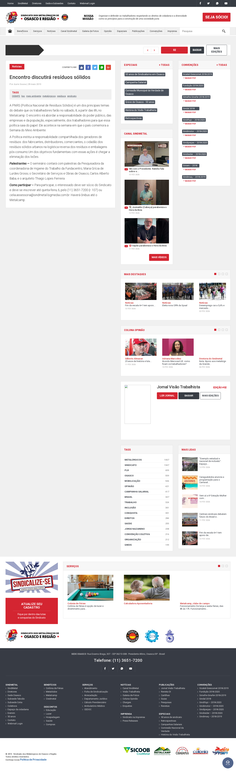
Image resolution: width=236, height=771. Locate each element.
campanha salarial (147, 491)
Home (10, 3)
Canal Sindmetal (69, 31)
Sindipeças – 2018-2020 (211, 709)
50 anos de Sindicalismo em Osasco (144, 74)
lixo (23, 96)
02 (174, 50)
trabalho (147, 502)
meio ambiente (33, 96)
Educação (51, 710)
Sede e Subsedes (54, 3)
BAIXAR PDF (190, 78)
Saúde (147, 523)
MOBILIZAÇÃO (147, 481)
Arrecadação (90, 695)
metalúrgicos (49, 96)
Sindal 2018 (205, 698)
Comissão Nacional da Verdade (172, 729)
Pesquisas (166, 702)
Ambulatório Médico (94, 706)
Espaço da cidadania (18, 709)
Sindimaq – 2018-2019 (210, 716)
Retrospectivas (133, 118)
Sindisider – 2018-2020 (210, 713)
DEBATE (16, 96)
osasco (147, 475)
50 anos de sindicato (171, 717)
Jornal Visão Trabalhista (173, 688)
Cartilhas (165, 695)
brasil (147, 497)
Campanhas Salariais (171, 724)
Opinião (108, 31)
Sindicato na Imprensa (134, 717)
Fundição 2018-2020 (209, 691)
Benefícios (22, 31)
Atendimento (90, 688)
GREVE (147, 545)
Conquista (147, 513)
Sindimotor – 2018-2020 (211, 706)
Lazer (48, 713)
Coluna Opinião (130, 698)
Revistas (165, 706)
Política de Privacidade (33, 759)
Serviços (37, 31)
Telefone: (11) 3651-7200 (118, 660)
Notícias (51, 31)
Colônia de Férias (54, 688)
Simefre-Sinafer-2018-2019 (212, 695)
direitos (147, 518)
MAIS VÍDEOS (159, 257)
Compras (50, 724)
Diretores (36, 3)
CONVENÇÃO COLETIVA (147, 534)
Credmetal (51, 698)
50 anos (12, 716)
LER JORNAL (167, 395)
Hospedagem (53, 717)
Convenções (156, 31)
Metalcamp (51, 695)
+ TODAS (164, 65)
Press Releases (130, 720)
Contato (71, 3)
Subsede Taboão (16, 698)
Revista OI (166, 691)
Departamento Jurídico (95, 698)
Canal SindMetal (131, 688)
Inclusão (147, 507)
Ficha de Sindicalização (96, 691)
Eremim (11, 713)
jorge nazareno (147, 529)
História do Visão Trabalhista (140, 110)
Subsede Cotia (15, 702)
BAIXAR (197, 50)
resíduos (61, 96)
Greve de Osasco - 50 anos (139, 102)
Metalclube (51, 691)
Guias (164, 698)
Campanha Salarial (135, 82)
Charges (127, 702)
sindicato (72, 96)
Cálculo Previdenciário (95, 702)
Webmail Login (87, 3)
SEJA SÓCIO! (216, 17)
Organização (147, 539)
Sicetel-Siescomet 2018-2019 (213, 688)
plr (147, 470)
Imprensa (172, 31)
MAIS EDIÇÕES (216, 50)
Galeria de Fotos (90, 31)
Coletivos (12, 706)
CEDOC (87, 709)
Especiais (122, 31)
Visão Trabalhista (131, 691)
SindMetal (23, 3)
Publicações (138, 31)
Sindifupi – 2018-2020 (210, 702)
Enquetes (127, 706)
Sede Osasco (14, 695)
